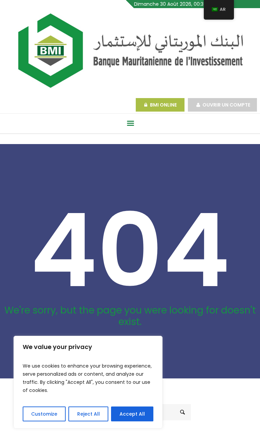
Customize (44, 414)
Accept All (132, 414)
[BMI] (130, 50)
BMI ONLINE (164, 104)
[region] (88, 382)
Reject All (88, 414)
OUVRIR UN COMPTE (226, 104)
